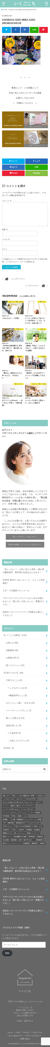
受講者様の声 (20, 823)
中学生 (13, 816)
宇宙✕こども (37, 826)
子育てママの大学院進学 (22, 826)
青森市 (42, 843)
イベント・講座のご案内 (11, 806)
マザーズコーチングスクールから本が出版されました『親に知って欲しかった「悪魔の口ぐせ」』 (23, 601)
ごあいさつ (19, 799)
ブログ (18, 1032)
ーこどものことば (16, 688)
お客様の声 (11, 658)
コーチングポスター (27, 809)
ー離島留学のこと (16, 695)
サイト (4, 249)
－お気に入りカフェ (17, 740)
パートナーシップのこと (17, 710)
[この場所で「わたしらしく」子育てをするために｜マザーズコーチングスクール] (25, 119)
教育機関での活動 (20, 836)
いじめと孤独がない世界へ (26, 796)
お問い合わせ (25, 1039)
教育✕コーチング (33, 833)
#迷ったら (6, 796)
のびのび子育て (31, 799)
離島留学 (35, 843)
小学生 (13, 830)
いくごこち (25, 3)
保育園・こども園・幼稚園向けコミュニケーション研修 (22, 819)
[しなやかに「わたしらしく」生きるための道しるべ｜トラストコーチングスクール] (25, 138)
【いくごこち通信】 (14, 635)
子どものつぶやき (33, 823)
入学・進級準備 (8, 823)
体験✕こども (22, 816)
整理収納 (32, 836)
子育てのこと (13, 680)
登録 (7, 953)
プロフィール (37, 1032)
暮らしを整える (14, 718)
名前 (5, 229)
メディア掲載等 (35, 813)
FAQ (13, 796)
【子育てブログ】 (13, 673)
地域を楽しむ (12, 725)
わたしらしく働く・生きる (19, 703)
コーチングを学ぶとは (10, 809)
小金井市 (21, 830)
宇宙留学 (6, 830)
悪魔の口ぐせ (7, 833)
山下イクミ (28, 1021)
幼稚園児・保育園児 (33, 830)
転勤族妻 (26, 843)
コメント (7, 201)
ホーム (10, 1032)
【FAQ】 (8, 748)
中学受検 (6, 816)
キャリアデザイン (28, 806)
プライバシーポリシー (33, 1035)
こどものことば (8, 799)
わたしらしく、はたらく (33, 802)
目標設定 (40, 836)
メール (6, 239)
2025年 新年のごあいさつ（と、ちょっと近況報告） (24, 581)
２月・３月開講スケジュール (16, 590)
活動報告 (11, 650)
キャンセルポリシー (16, 1035)
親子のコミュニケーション (12, 843)
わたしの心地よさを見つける (13, 802)
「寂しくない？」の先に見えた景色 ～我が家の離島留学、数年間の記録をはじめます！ (23, 571)
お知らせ (11, 643)
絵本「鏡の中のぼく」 (26, 840)
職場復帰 (39, 840)
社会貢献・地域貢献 (10, 840)
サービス (26, 1032)
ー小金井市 (13, 733)
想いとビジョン (14, 665)
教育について (7, 836)
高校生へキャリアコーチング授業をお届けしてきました (23, 613)
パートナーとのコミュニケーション (15, 813)
